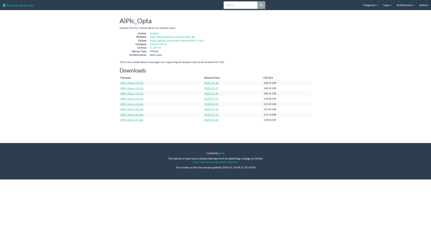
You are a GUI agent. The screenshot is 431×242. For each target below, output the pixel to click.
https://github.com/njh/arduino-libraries (215, 162)
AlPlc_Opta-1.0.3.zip (131, 119)
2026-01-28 (211, 82)
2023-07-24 (211, 114)
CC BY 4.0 (155, 47)
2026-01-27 (211, 88)
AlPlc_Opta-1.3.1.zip (131, 88)
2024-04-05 (211, 104)
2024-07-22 (211, 98)
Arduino (154, 33)
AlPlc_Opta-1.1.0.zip (131, 104)
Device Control (158, 44)
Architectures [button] (405, 5)
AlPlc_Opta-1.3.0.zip (131, 93)
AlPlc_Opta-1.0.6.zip (131, 109)
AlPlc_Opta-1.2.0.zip (131, 98)
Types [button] (386, 5)
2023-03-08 (211, 119)
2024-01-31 (211, 109)
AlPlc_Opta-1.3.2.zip (131, 82)
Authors (423, 5)
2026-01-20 (211, 93)
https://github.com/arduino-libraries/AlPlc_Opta (177, 40)
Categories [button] (369, 5)
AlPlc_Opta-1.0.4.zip (131, 114)
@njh (222, 153)
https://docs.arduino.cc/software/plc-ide (172, 36)
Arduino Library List (20, 5)
